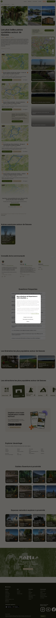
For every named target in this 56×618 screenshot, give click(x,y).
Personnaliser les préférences (28, 319)
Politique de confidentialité (35, 313)
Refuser (28, 321)
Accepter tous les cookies (28, 317)
